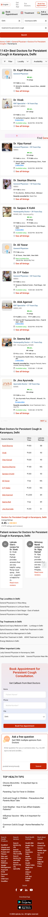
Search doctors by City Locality (17, 852)
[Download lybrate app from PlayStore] (24, 904)
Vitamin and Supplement (5, 848)
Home (2, 42)
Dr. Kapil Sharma (22, 70)
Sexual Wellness (4, 862)
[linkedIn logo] (26, 891)
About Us (40, 843)
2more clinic (19, 120)
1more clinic (19, 165)
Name (5, 689)
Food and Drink (4, 871)
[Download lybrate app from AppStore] (24, 909)
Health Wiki (29, 843)
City (4, 711)
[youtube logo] (31, 891)
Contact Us (41, 845)
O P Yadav (6, 488)
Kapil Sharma (7, 446)
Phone (5, 700)
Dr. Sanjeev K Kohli (24, 208)
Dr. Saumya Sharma (24, 180)
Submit (38, 766)
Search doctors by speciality (17, 858)
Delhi (8, 42)
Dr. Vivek (18, 99)
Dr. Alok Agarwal (22, 301)
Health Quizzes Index (28, 859)
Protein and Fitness (5, 853)
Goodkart (4, 845)
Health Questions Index (29, 852)
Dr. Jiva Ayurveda (23, 380)
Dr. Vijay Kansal (22, 143)
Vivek (4, 453)
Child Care (4, 879)
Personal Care (4, 875)
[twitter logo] (21, 891)
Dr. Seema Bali (21, 338)
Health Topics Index (30, 864)
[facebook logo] (16, 891)
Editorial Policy (40, 863)
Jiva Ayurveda (7, 509)
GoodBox (4, 881)
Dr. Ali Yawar (20, 244)
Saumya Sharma (8, 467)
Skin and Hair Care (4, 857)
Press (39, 866)
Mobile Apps (41, 850)
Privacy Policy (40, 858)
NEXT (42, 421)
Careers (40, 848)
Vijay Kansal (7, 460)
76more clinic (20, 402)
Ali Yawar (6, 481)
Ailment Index (28, 873)
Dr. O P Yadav (21, 272)
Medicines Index (29, 868)
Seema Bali (6, 502)
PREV (5, 421)
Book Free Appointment (41, 4)
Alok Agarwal (7, 495)
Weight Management (6, 866)
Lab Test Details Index (28, 878)
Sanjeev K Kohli (8, 474)
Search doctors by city (17, 845)
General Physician (19, 42)
